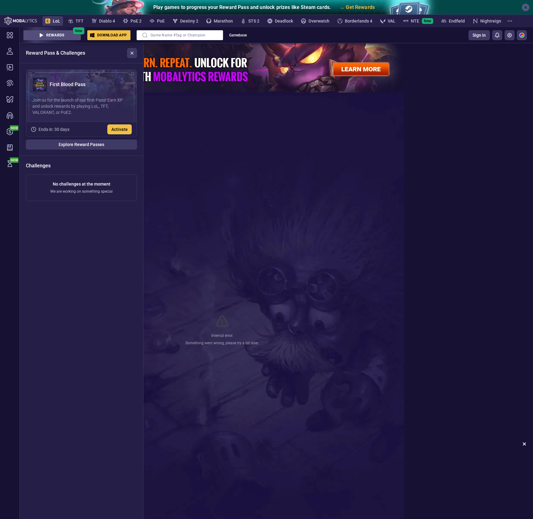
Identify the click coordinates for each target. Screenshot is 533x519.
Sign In (479, 35)
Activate (119, 129)
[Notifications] (497, 35)
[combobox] (180, 35)
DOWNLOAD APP (112, 35)
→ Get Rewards (357, 7)
